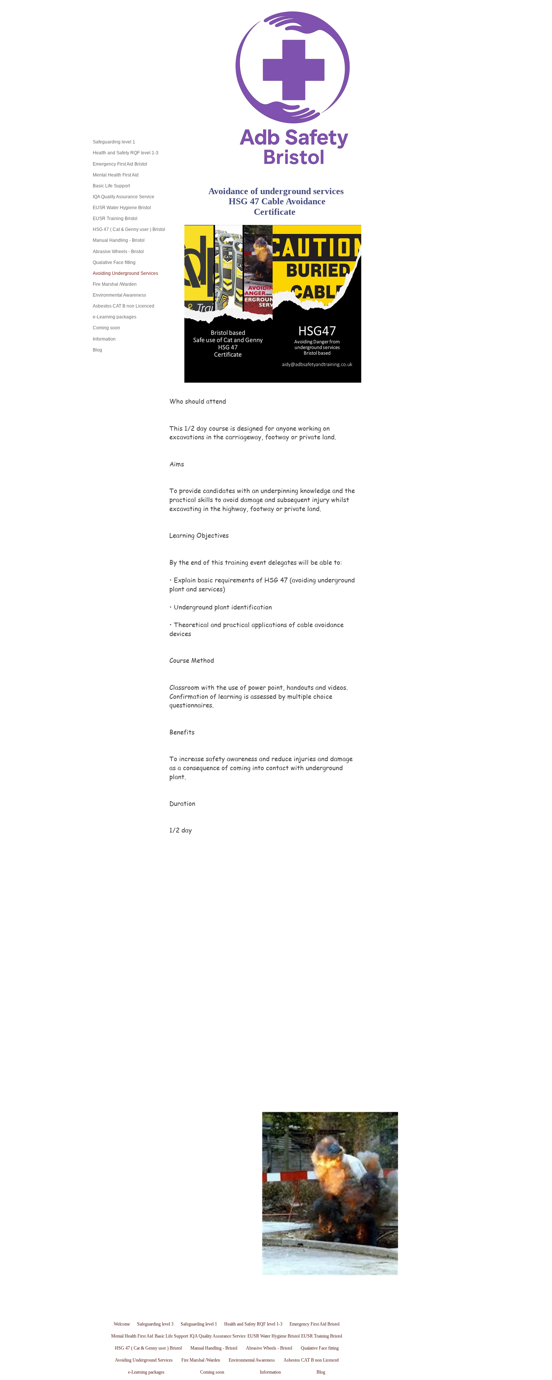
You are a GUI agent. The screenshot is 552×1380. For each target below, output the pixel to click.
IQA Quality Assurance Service (123, 196)
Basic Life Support (111, 186)
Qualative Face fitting (114, 262)
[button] (330, 1193)
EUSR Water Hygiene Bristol (122, 207)
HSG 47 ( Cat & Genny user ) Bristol (129, 229)
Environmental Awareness (119, 295)
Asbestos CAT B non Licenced (123, 306)
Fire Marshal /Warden (115, 284)
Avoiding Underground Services (125, 273)
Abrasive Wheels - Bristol (118, 251)
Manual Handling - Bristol (119, 240)
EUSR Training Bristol (115, 218)
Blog (97, 350)
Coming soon (106, 327)
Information (104, 339)
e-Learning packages (114, 317)
